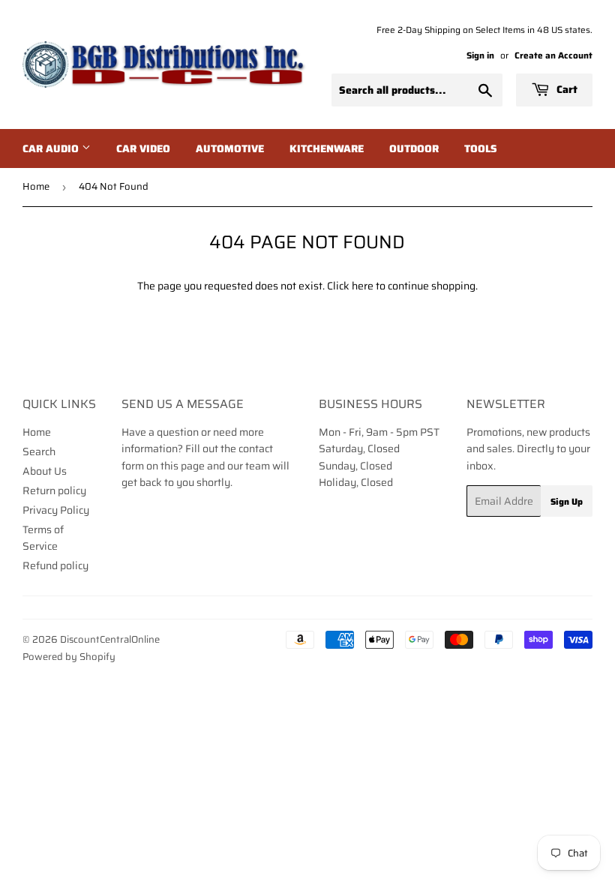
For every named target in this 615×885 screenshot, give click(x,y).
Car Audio (52, 148)
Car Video (143, 148)
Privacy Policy (55, 510)
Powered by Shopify (69, 656)
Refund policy (55, 565)
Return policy (54, 490)
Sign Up (566, 501)
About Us (44, 471)
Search (39, 451)
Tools (480, 148)
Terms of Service (43, 537)
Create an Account (553, 55)
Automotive (230, 148)
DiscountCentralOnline (110, 639)
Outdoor (414, 148)
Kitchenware (327, 148)
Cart (566, 89)
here (363, 286)
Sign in (480, 55)
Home (36, 186)
